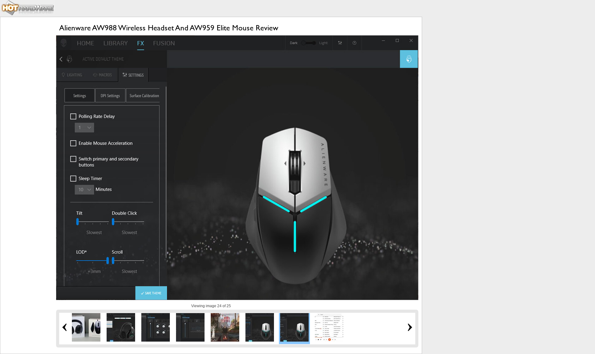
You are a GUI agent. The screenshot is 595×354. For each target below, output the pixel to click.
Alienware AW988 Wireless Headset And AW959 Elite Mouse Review (168, 27)
